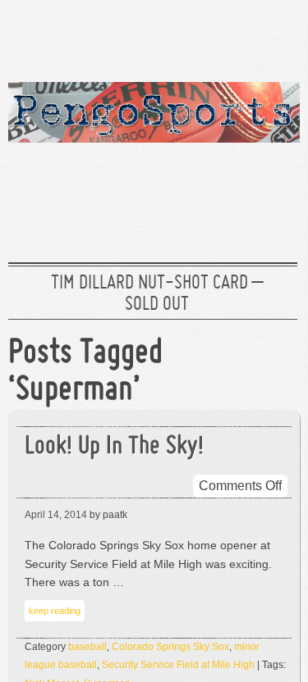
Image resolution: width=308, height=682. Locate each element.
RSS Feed (277, 36)
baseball (87, 646)
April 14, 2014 (56, 515)
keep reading (54, 611)
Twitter (172, 36)
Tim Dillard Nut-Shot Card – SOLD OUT (157, 294)
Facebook (225, 36)
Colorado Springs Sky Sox (170, 646)
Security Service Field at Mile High (178, 665)
